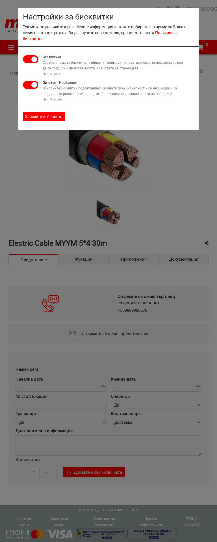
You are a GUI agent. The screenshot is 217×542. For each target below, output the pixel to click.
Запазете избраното (43, 116)
